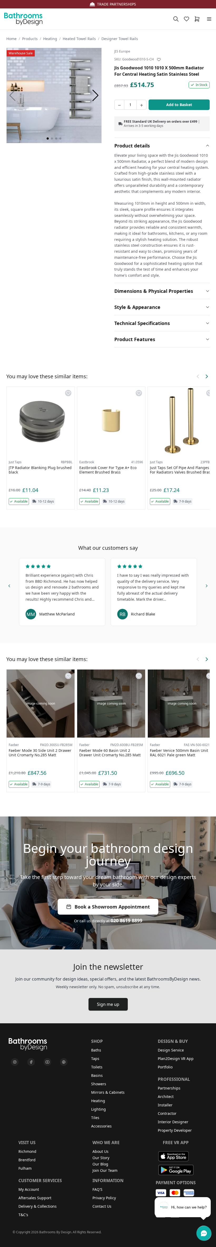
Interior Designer (173, 1121)
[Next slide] (206, 585)
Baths (96, 1050)
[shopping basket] (198, 19)
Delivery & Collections (37, 1206)
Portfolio (165, 1066)
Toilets (96, 1066)
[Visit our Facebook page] (31, 1062)
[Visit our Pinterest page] (64, 1062)
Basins (97, 1075)
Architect (166, 1096)
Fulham (25, 1168)
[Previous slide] (9, 585)
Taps (95, 1058)
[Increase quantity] (141, 104)
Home (11, 38)
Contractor (167, 1113)
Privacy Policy (104, 1197)
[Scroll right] (206, 376)
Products (30, 38)
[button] (95, 95)
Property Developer (175, 1130)
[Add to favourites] (159, 59)
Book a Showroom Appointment (112, 907)
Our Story (100, 1157)
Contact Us (101, 1206)
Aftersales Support (34, 1197)
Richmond (27, 1151)
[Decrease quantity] (119, 104)
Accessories (101, 1126)
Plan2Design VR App (176, 1058)
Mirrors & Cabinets (108, 1092)
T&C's (23, 1214)
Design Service (171, 1050)
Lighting (98, 1109)
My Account (28, 1189)
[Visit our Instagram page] (15, 1062)
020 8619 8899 (126, 920)
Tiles (95, 1117)
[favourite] (187, 19)
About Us (100, 1151)
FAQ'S (97, 1189)
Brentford (27, 1159)
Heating (50, 38)
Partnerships (169, 1088)
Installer (165, 1104)
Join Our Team (104, 1170)
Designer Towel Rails (119, 38)
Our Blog (100, 1164)
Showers (98, 1083)
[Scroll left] (198, 376)
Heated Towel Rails (79, 38)
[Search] (176, 19)
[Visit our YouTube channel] (47, 1062)
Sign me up (108, 1004)
